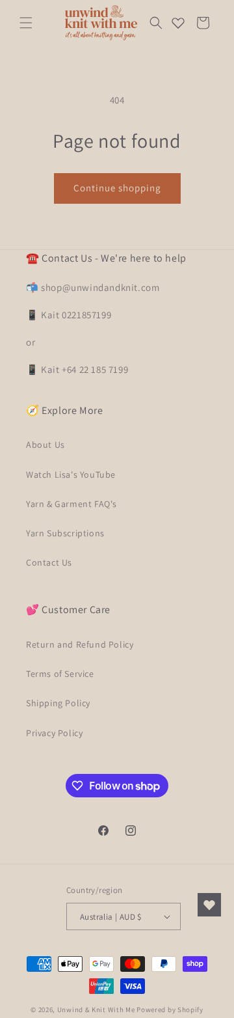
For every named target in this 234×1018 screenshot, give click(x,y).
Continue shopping (117, 188)
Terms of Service (60, 674)
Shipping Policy (58, 703)
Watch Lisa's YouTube (71, 474)
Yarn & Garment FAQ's (71, 504)
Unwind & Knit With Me (96, 1009)
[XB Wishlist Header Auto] (178, 22)
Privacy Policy (54, 733)
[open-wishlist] (209, 904)
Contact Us (49, 562)
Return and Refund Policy (79, 644)
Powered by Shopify (169, 1009)
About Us (45, 444)
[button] (26, 22)
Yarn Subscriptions (65, 533)
